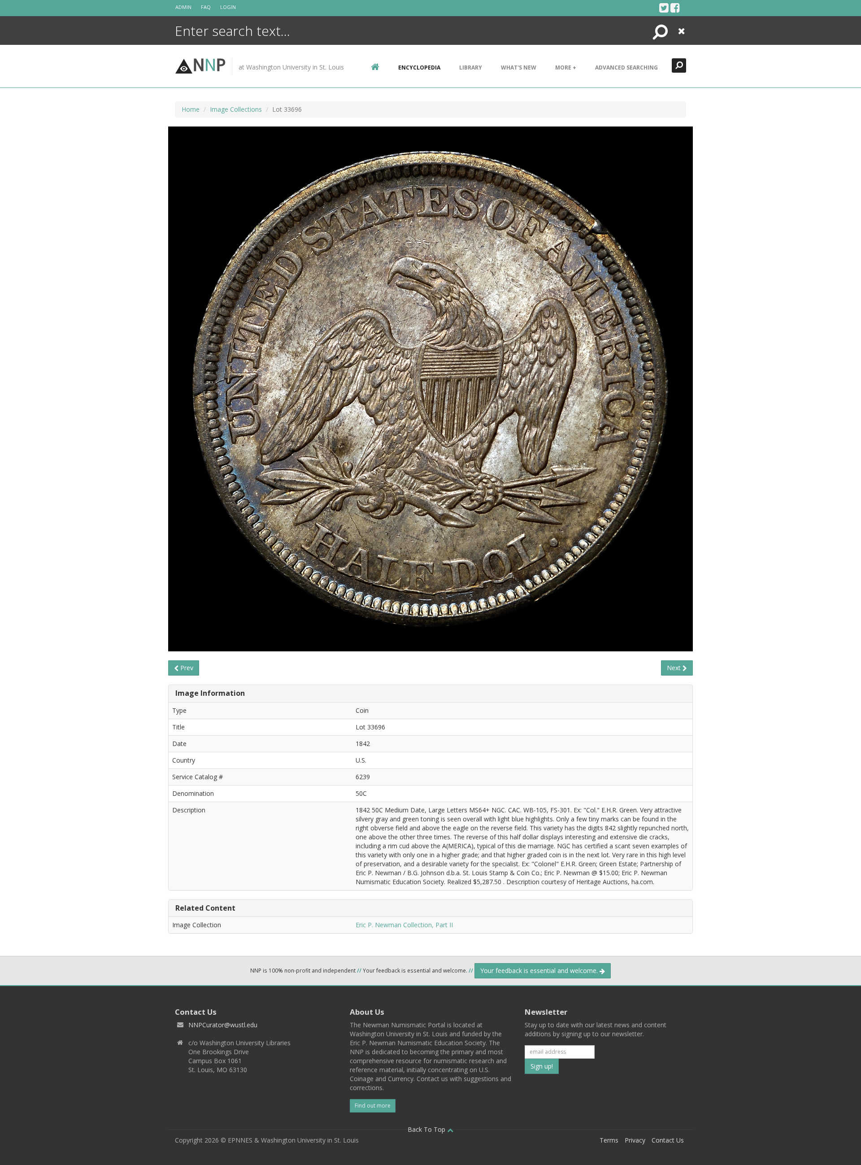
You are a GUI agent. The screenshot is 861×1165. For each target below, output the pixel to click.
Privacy (635, 1140)
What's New (518, 67)
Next (675, 667)
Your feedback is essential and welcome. (540, 970)
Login (228, 7)
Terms (609, 1140)
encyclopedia (419, 67)
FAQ (206, 7)
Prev (185, 667)
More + (565, 67)
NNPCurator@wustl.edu (222, 1025)
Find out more (373, 1105)
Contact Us (668, 1140)
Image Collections (236, 109)
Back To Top (427, 1129)
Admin (183, 7)
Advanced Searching (626, 67)
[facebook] (675, 7)
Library (470, 67)
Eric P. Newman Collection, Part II (404, 925)
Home (191, 109)
